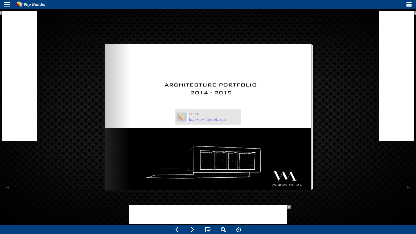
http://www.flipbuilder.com (207, 119)
